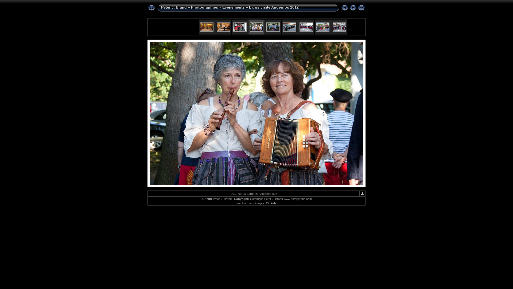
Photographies (204, 7)
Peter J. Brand (174, 7)
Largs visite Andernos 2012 (274, 7)
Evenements (233, 7)
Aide (274, 203)
